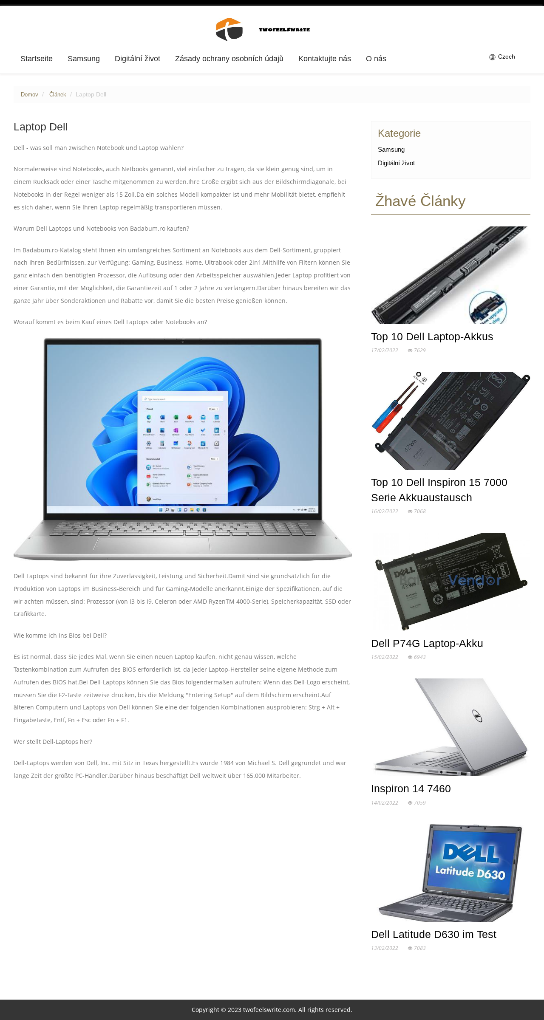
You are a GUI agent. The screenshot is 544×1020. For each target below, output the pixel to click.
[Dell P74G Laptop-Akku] (450, 583)
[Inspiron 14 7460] (450, 729)
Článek (57, 95)
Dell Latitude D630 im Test (433, 934)
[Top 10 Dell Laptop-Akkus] (450, 277)
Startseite (36, 58)
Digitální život (137, 58)
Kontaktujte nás (324, 58)
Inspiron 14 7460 (411, 788)
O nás (376, 58)
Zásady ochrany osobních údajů (229, 58)
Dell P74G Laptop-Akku (427, 643)
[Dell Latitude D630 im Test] (450, 874)
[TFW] (272, 28)
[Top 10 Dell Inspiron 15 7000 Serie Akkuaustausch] (450, 422)
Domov (29, 95)
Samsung (84, 58)
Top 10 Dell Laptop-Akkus (432, 336)
